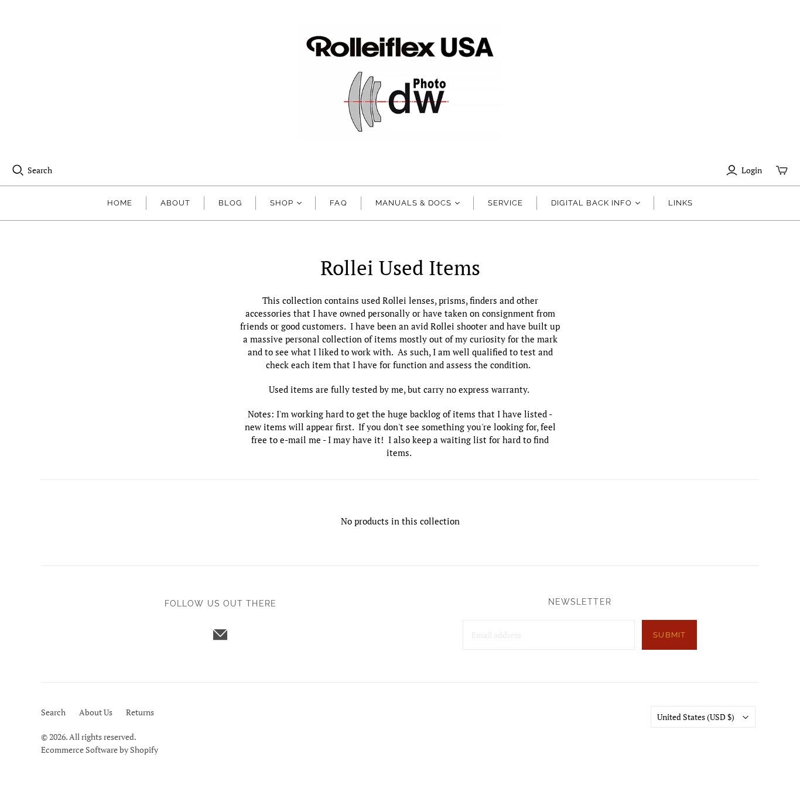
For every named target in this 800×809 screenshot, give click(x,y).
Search (40, 170)
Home (119, 202)
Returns (140, 712)
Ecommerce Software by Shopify (99, 749)
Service (505, 202)
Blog (230, 202)
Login (751, 170)
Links (680, 202)
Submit (669, 634)
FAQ (338, 202)
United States (695, 716)
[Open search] (18, 170)
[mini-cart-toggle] (781, 170)
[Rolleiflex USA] (400, 81)
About (175, 202)
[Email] (220, 635)
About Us (95, 712)
